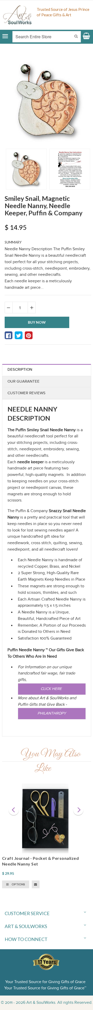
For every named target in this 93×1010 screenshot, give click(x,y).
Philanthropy (51, 713)
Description (19, 369)
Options (18, 884)
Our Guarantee (23, 381)
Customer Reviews (26, 393)
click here (52, 689)
